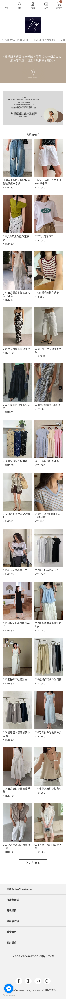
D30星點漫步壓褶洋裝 (15, 460)
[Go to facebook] (8, 988)
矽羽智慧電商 (49, 990)
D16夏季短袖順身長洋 (46, 570)
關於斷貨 (11, 942)
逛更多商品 (33, 862)
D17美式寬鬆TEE (43, 236)
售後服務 (11, 910)
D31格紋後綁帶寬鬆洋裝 (47, 404)
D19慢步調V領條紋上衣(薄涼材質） (47, 515)
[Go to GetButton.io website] (9, 995)
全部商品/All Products (15, 39)
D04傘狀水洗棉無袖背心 (48, 788)
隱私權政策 (13, 921)
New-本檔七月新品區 (44, 39)
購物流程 (11, 931)
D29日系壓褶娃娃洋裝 (46, 460)
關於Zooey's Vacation (19, 888)
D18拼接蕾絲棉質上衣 (15, 570)
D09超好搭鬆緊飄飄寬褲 (48, 679)
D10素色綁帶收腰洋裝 (15, 679)
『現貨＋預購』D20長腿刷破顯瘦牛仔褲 (16, 182)
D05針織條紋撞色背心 (46, 292)
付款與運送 (13, 899)
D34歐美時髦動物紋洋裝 (16, 348)
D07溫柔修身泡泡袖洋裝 (47, 732)
